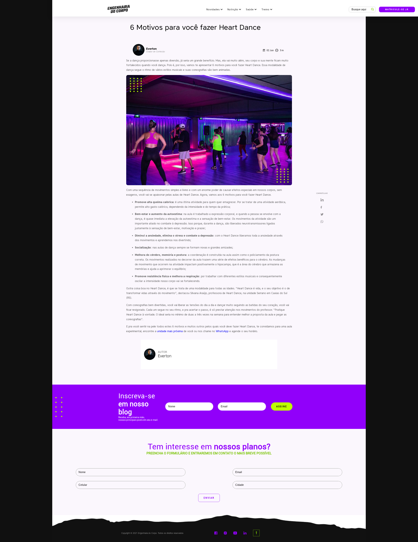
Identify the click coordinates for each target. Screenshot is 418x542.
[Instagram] (225, 533)
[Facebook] (322, 207)
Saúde (250, 9)
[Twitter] (322, 214)
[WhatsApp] (323, 221)
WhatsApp (222, 331)
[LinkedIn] (322, 200)
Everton (155, 50)
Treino (265, 9)
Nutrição (232, 9)
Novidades (213, 9)
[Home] (119, 8)
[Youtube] (235, 533)
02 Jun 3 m (275, 50)
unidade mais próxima (170, 331)
